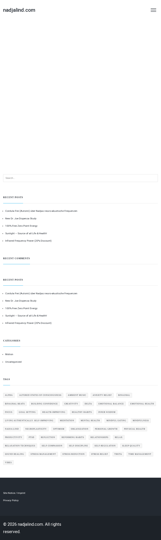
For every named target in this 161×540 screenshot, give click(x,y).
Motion (9, 354)
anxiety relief (102, 395)
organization (79, 429)
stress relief (99, 454)
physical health (134, 429)
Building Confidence (44, 404)
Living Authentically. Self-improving (29, 421)
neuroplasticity (36, 429)
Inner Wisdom (107, 412)
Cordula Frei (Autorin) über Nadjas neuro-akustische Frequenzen (41, 210)
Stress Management (43, 454)
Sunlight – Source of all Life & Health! (26, 233)
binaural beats (15, 404)
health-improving (53, 412)
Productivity (13, 437)
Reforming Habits (73, 437)
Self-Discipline (78, 446)
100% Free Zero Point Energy (21, 225)
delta (88, 404)
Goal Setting (27, 412)
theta (118, 454)
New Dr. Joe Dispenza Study (20, 218)
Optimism (58, 429)
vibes (8, 463)
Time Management (140, 454)
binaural (124, 395)
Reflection (48, 437)
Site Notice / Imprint (14, 493)
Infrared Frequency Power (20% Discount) (28, 240)
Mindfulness (141, 421)
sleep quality (131, 446)
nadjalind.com (19, 10)
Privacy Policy (11, 500)
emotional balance (111, 404)
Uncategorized (13, 361)
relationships (99, 437)
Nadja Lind (12, 429)
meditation (67, 421)
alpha (9, 395)
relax (119, 437)
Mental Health (90, 421)
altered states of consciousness (40, 395)
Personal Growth (106, 429)
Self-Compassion (52, 446)
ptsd (31, 437)
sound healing (14, 454)
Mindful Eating (116, 421)
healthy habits (82, 412)
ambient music (77, 395)
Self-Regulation (105, 446)
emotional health (142, 404)
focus (8, 412)
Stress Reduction (73, 454)
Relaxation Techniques (20, 446)
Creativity (71, 404)
